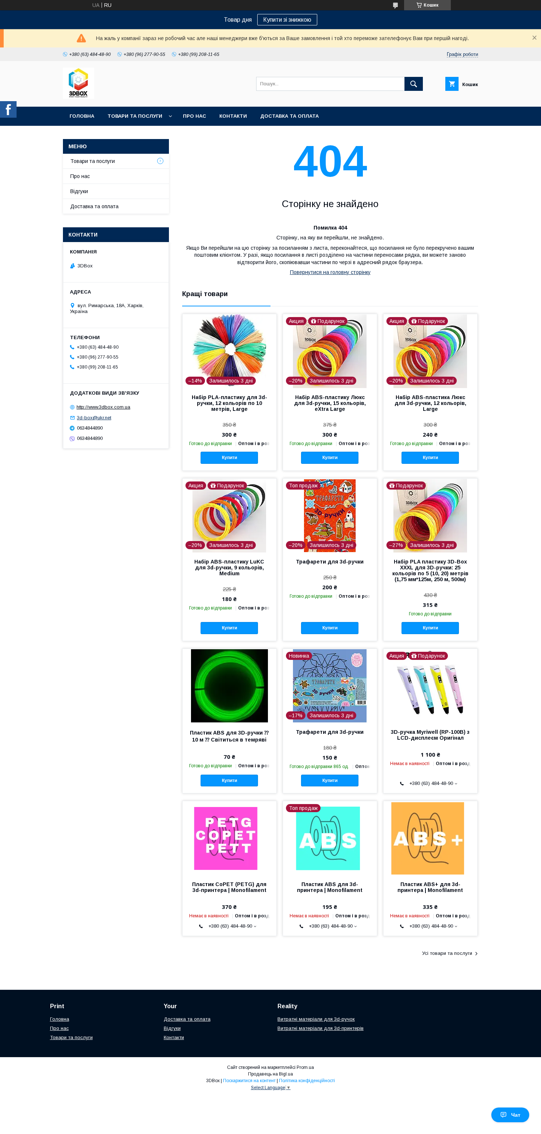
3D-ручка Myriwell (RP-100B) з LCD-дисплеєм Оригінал (430, 735)
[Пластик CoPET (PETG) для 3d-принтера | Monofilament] (229, 838)
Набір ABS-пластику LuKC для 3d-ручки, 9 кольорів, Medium (229, 567)
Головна (82, 116)
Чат (515, 1115)
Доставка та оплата (289, 116)
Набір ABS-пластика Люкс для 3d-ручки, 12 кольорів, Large (430, 403)
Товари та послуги (134, 116)
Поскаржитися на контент (249, 1080)
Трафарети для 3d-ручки (330, 562)
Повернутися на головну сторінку (330, 272)
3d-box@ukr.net (94, 417)
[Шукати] (413, 84)
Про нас (194, 116)
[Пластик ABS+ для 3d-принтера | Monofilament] (430, 838)
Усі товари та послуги (447, 953)
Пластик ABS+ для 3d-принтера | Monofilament (430, 887)
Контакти (233, 116)
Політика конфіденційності (307, 1080)
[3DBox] (78, 97)
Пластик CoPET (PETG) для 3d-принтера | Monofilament (229, 887)
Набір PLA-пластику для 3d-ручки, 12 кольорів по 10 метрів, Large (229, 403)
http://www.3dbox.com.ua (103, 407)
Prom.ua (305, 1067)
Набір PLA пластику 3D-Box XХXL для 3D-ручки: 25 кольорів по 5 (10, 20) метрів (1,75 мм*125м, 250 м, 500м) (430, 570)
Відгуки (79, 191)
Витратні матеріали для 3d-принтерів (320, 1028)
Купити (229, 457)
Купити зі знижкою (287, 20)
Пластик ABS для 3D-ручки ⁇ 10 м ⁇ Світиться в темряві (229, 736)
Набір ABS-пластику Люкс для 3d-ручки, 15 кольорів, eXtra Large (330, 403)
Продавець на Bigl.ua (270, 1074)
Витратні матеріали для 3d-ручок (316, 1019)
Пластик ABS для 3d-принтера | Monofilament (330, 887)
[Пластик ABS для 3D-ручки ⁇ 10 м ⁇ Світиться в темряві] (229, 685)
